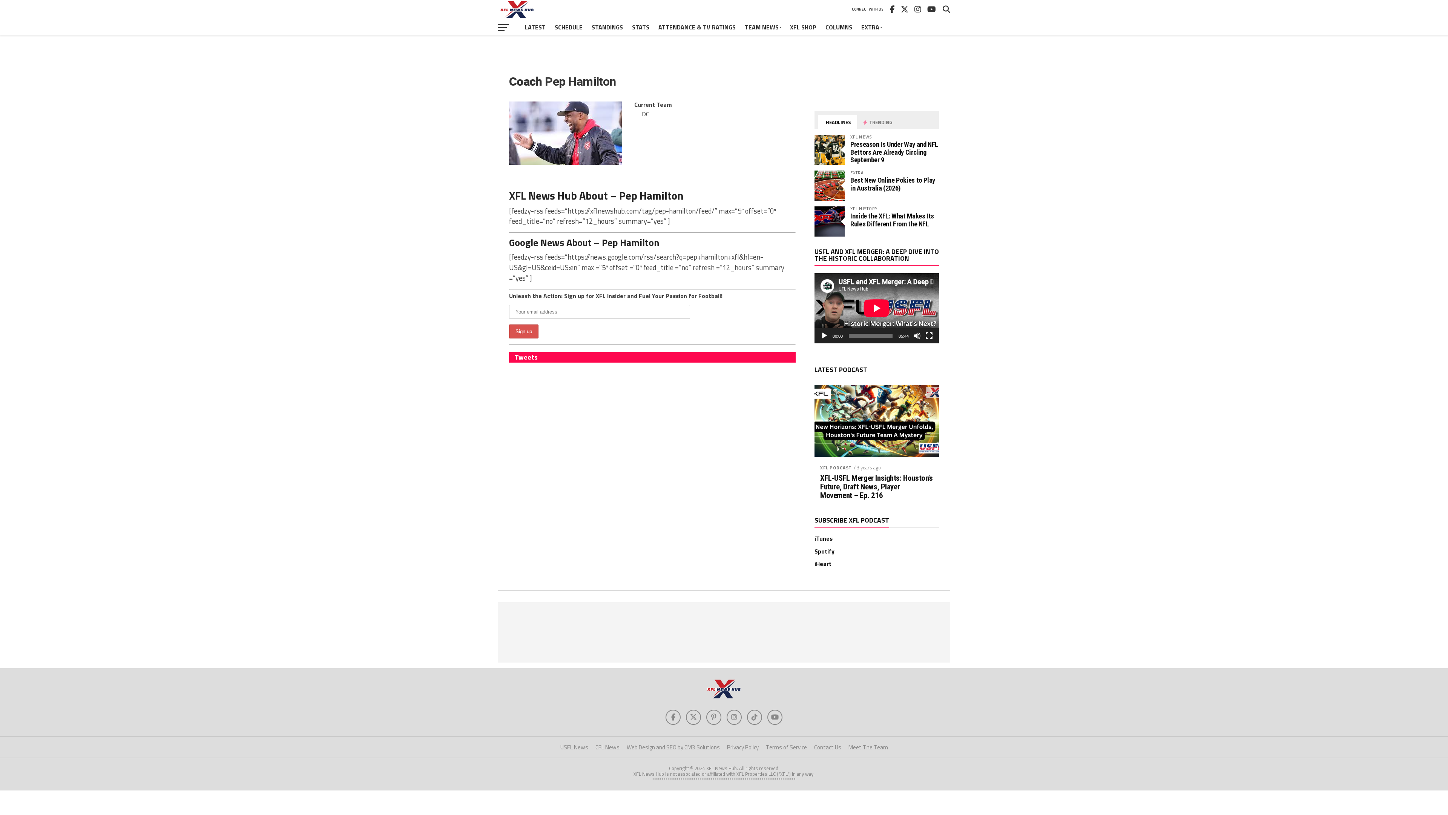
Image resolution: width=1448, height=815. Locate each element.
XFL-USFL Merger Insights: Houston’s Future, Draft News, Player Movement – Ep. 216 (876, 487)
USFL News (574, 747)
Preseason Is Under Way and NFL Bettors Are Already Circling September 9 (894, 151)
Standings (607, 27)
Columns (838, 27)
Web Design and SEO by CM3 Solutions (673, 747)
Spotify (824, 551)
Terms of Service (786, 747)
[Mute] (917, 336)
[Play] (824, 336)
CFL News (607, 747)
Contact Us (827, 747)
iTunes (823, 538)
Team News (762, 27)
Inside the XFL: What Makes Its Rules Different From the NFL (892, 220)
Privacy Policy (743, 747)
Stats (640, 27)
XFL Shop (803, 27)
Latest (535, 27)
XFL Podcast (836, 467)
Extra (870, 27)
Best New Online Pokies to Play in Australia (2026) (892, 184)
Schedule (569, 27)
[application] (876, 308)
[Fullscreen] (929, 336)
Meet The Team (868, 747)
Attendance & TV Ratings (697, 27)
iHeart (822, 563)
